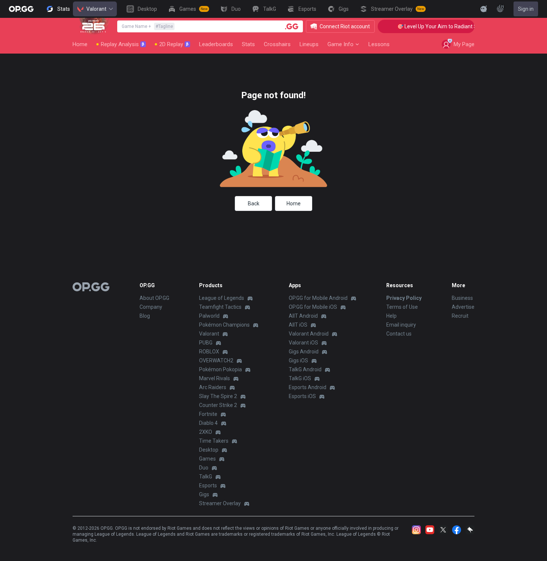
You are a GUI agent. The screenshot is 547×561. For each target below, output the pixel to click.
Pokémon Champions (224, 325)
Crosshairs (277, 44)
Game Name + (147, 26)
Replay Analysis (122, 44)
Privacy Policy (404, 298)
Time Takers (213, 441)
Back (253, 203)
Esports (208, 485)
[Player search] (291, 26)
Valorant (96, 9)
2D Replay (174, 44)
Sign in (526, 9)
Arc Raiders (212, 387)
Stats (248, 44)
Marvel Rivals (214, 378)
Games (207, 459)
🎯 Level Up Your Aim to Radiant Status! (438, 26)
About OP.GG (154, 298)
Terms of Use (402, 307)
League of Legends (221, 298)
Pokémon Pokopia (220, 369)
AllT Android (303, 316)
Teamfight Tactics (220, 307)
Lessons (379, 44)
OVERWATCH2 (216, 360)
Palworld (209, 316)
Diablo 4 (208, 423)
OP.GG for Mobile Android (318, 298)
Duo (203, 468)
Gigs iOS (298, 360)
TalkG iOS (300, 378)
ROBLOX (209, 352)
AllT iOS (298, 325)
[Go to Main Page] (21, 9)
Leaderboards (216, 44)
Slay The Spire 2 (218, 396)
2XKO (205, 432)
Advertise (463, 307)
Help (391, 316)
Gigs (204, 494)
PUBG (205, 343)
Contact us (399, 334)
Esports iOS (302, 396)
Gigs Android (304, 352)
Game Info (340, 44)
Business (462, 298)
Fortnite (208, 414)
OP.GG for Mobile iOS (313, 307)
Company (151, 307)
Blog (145, 316)
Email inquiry (401, 325)
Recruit (460, 316)
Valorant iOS (303, 343)
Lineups (309, 44)
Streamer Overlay (220, 503)
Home (80, 44)
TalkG (205, 477)
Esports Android (307, 387)
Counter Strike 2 (218, 405)
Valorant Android (309, 334)
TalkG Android (305, 369)
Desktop (208, 450)
